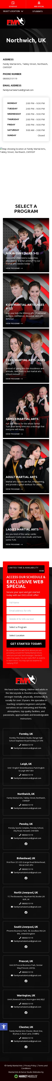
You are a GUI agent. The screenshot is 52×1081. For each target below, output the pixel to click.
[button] (4, 1026)
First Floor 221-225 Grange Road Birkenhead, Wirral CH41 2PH (26, 863)
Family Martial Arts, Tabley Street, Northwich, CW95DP (26, 799)
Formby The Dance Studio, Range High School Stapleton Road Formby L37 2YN (26, 739)
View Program (13, 268)
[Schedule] (13, 4)
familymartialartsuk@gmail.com (18, 89)
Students (37, 11)
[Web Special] (39, 4)
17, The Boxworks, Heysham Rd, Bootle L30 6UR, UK (26, 898)
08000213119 (10, 78)
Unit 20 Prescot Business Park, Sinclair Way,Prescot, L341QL (26, 966)
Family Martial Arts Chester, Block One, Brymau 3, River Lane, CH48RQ (26, 1032)
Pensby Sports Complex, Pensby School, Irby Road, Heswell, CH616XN (26, 829)
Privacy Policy (30, 1065)
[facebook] (26, 844)
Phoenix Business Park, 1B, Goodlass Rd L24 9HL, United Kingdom (26, 932)
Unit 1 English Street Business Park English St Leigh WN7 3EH (26, 769)
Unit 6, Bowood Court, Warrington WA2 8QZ (26, 999)
